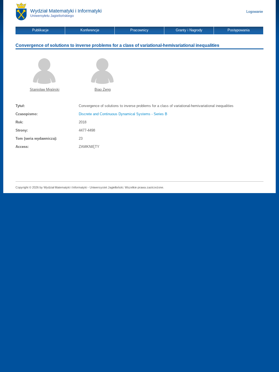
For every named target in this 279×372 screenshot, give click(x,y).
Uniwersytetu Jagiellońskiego (52, 16)
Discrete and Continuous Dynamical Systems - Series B (123, 114)
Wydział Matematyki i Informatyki (66, 11)
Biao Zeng (103, 89)
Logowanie (254, 12)
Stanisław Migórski (44, 89)
